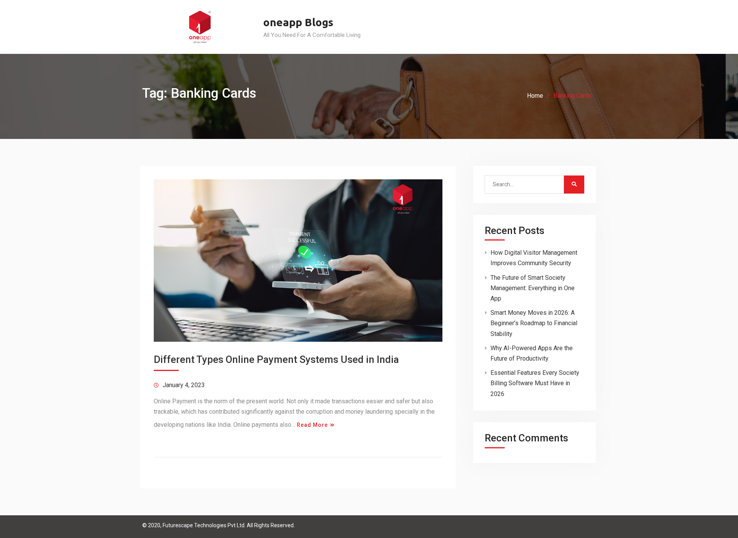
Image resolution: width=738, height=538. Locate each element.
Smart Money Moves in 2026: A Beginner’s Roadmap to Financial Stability (533, 323)
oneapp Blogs (298, 22)
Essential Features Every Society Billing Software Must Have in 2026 (534, 383)
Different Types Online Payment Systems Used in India (276, 359)
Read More (312, 425)
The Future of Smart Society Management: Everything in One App (532, 288)
